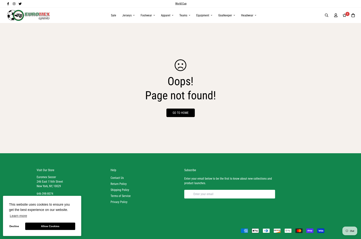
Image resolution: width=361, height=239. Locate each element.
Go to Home (181, 113)
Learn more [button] (18, 216)
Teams (183, 15)
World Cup (181, 3)
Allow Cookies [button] (50, 226)
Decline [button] (14, 226)
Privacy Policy (119, 202)
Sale (113, 15)
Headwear (247, 15)
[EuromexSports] (29, 15)
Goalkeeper (225, 15)
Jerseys (127, 15)
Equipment (202, 15)
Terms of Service (121, 196)
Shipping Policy (120, 190)
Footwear (146, 15)
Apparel (165, 15)
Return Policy (119, 184)
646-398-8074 (45, 193)
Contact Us (117, 178)
